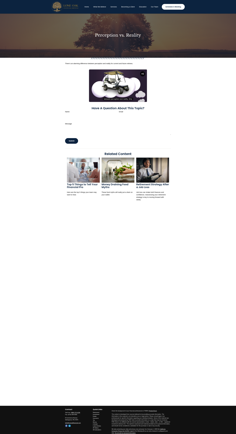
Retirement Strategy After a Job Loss (152, 186)
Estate (95, 416)
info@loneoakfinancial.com (73, 423)
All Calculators (97, 430)
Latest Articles (97, 426)
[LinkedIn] (69, 426)
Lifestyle (95, 424)
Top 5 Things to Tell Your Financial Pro (82, 186)
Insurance (96, 418)
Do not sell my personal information (125, 433)
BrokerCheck (153, 411)
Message (68, 124)
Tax (94, 420)
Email (121, 112)
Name (67, 112)
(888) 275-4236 (75, 412)
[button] (87, 7)
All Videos (96, 428)
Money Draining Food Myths (115, 186)
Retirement (96, 412)
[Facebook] (66, 426)
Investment (96, 414)
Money (95, 422)
